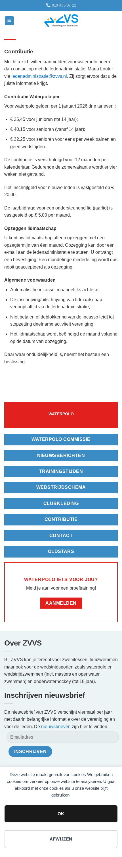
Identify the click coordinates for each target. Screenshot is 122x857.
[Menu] (9, 21)
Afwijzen (61, 839)
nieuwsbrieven (56, 726)
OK (61, 813)
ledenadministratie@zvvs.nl (39, 76)
